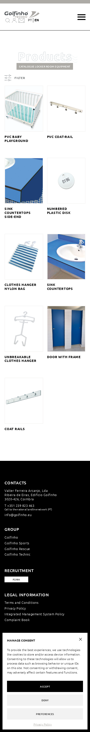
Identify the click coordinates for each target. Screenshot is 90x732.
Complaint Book (17, 619)
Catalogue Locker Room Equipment (44, 66)
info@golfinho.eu (18, 514)
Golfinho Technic (17, 554)
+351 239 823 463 (20, 505)
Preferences (45, 714)
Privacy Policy (43, 724)
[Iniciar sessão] (14, 20)
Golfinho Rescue (17, 548)
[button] (80, 638)
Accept (45, 686)
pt (30, 20)
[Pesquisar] (8, 20)
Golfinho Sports (17, 543)
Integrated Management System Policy (34, 614)
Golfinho (11, 537)
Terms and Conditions (21, 602)
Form (16, 579)
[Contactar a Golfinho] (21, 20)
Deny (45, 700)
